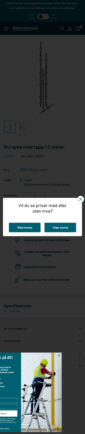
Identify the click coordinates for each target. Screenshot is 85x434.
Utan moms (60, 227)
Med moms (24, 227)
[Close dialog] (76, 355)
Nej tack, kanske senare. (17, 429)
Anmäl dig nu (18, 413)
